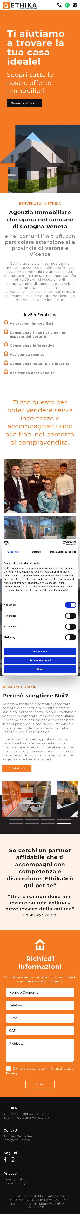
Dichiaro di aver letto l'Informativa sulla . (39, 1071)
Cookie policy (15, 1183)
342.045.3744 (21, 1136)
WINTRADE (37, 1207)
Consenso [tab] (13, 552)
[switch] (70, 616)
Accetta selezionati (40, 660)
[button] (16, 819)
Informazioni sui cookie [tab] (63, 552)
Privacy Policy (15, 1179)
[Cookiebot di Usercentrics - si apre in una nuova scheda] (59, 543)
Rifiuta (40, 669)
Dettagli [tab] (36, 552)
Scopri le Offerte (24, 103)
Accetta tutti (40, 651)
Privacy (12, 1073)
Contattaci (17, 768)
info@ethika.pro (17, 1140)
